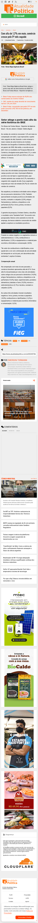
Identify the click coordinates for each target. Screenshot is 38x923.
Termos (11, 898)
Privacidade (27, 895)
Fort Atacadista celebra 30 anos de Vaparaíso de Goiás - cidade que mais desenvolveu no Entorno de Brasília (18, 396)
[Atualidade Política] (19, 12)
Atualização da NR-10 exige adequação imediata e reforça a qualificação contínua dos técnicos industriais (18, 560)
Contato (11, 901)
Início (2, 30)
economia (8, 30)
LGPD (27, 898)
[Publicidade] (19, 231)
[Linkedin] (5, 2)
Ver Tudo (33, 478)
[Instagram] (2, 2)
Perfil (10, 895)
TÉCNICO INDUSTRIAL (8, 478)
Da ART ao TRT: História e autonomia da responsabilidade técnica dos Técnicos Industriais (16, 514)
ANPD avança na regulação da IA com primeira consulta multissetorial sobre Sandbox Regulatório (18, 525)
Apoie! (27, 901)
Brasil (14, 30)
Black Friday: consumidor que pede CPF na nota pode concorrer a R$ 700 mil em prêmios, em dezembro (18, 109)
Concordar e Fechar (24, 917)
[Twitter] (9, 2)
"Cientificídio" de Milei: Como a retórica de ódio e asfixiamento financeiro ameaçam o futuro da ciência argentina (17, 548)
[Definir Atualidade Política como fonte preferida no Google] (17, 74)
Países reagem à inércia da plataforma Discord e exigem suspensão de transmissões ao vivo (16, 537)
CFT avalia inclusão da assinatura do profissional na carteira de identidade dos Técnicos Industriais (17, 491)
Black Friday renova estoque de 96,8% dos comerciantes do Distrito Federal (16, 98)
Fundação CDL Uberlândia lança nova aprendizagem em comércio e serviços (18, 413)
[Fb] (12, 2)
